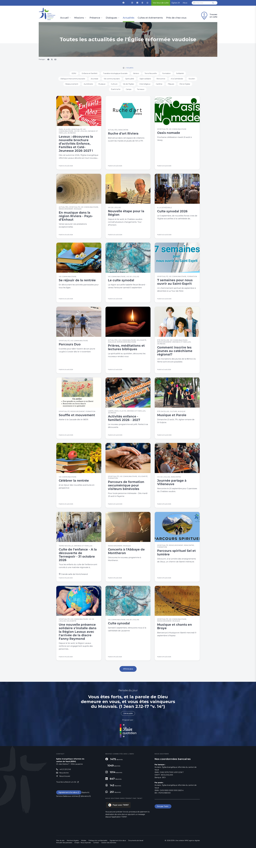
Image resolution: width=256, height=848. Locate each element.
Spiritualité (129, 79)
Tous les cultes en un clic (66, 782)
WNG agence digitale (192, 840)
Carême (159, 84)
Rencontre (160, 79)
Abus (185, 3)
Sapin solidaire (145, 79)
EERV (74, 73)
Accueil (64, 18)
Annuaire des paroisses (64, 843)
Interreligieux (144, 84)
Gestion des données (108, 843)
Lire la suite (128, 713)
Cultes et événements (150, 18)
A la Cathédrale (177, 79)
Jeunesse (94, 79)
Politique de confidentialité (97, 840)
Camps (128, 89)
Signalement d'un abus (67, 792)
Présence (95, 18)
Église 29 (176, 3)
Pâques (171, 84)
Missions (79, 18)
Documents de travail (135, 840)
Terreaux (140, 89)
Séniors (136, 73)
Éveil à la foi (115, 89)
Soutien (192, 79)
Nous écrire (64, 773)
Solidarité (180, 73)
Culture (114, 84)
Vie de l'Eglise (128, 84)
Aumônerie (88, 84)
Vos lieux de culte (161, 3)
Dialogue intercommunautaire (72, 79)
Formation (166, 73)
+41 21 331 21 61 (65, 769)
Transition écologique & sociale (115, 73)
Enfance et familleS (89, 73)
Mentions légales (73, 840)
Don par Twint (163, 806)
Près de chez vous (176, 18)
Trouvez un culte (213, 15)
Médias (83, 840)
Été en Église (185, 84)
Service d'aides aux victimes (67, 796)
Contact (96, 843)
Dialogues (111, 18)
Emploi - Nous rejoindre (82, 843)
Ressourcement (71, 84)
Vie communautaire (112, 79)
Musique (101, 84)
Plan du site (60, 840)
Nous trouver (64, 776)
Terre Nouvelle (150, 73)
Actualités (128, 18)
